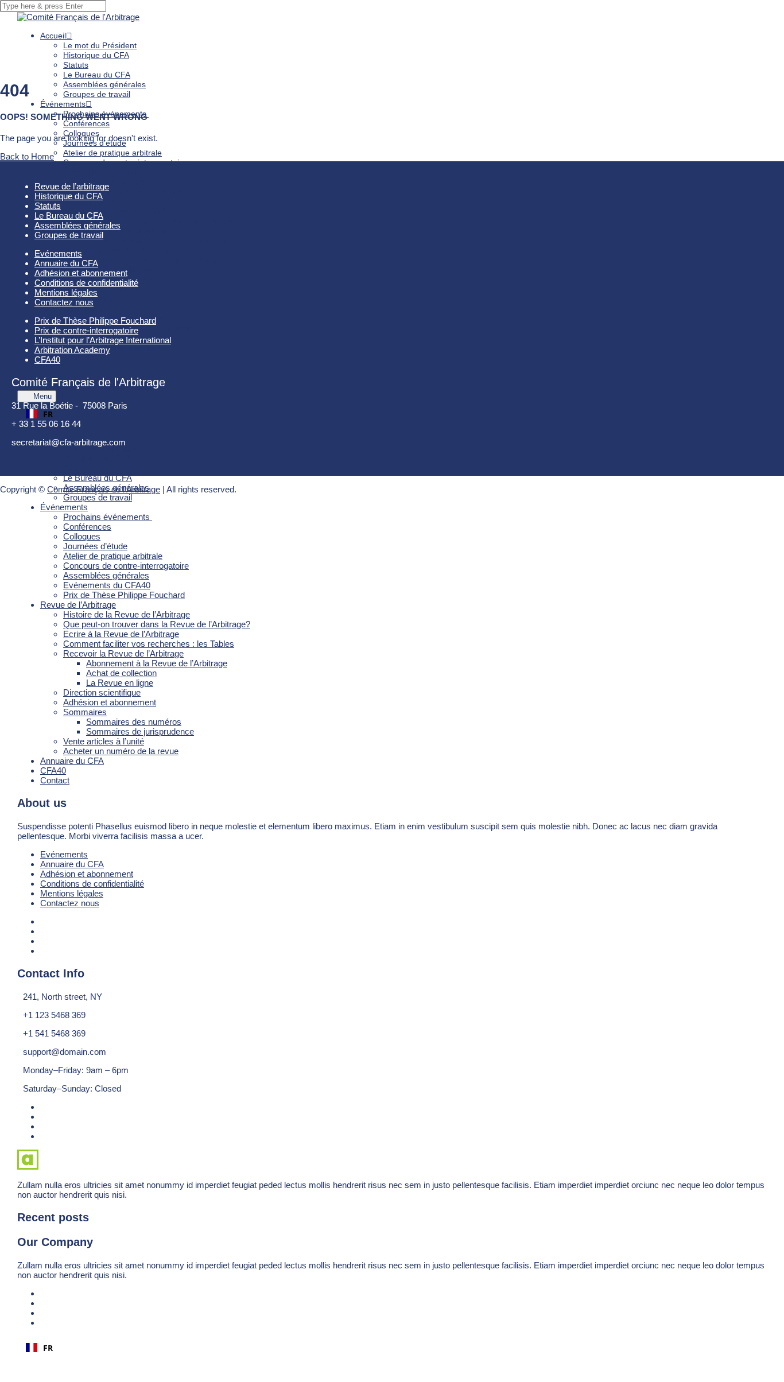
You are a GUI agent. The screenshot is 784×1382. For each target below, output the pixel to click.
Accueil (53, 35)
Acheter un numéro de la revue (119, 347)
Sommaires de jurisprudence (138, 328)
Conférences (86, 123)
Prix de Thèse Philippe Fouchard (122, 191)
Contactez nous (69, 903)
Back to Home (27, 156)
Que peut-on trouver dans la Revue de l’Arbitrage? (155, 221)
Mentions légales (71, 893)
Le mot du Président (100, 45)
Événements (63, 103)
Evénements (64, 854)
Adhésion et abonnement (108, 299)
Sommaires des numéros (133, 722)
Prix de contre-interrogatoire (86, 330)
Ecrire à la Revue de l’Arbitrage (119, 230)
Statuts (75, 64)
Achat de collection (121, 673)
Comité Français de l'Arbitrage (103, 489)
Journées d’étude (95, 546)
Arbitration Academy (72, 350)
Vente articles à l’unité (103, 741)
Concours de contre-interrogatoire (125, 162)
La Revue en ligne (119, 683)
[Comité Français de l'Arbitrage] (78, 17)
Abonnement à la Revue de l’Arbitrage (155, 260)
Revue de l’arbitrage (71, 186)
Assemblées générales (104, 84)
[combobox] (392, 413)
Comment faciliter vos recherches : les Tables (145, 240)
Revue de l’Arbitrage (78, 605)
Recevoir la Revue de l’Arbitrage (121, 250)
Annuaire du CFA (72, 761)
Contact (54, 377)
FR (48, 414)
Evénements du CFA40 (106, 585)
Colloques (81, 536)
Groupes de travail (96, 94)
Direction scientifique (100, 289)
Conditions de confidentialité (92, 883)
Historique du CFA (96, 55)
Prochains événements (107, 517)
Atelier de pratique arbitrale (112, 152)
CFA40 (53, 770)
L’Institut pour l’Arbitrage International (102, 340)
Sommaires (83, 308)
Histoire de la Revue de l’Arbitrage (125, 211)
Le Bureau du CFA (96, 74)
